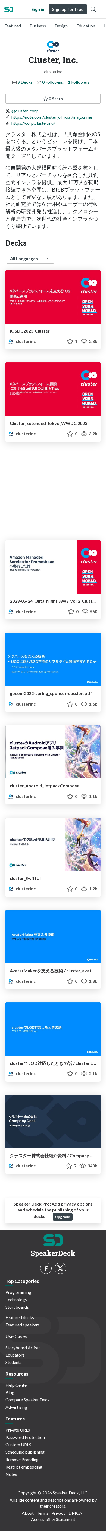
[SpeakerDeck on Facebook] (46, 1268)
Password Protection (25, 1437)
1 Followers (78, 81)
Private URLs (17, 1429)
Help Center (16, 1385)
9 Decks (25, 81)
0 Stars (55, 98)
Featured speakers (22, 1324)
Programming (18, 1292)
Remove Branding (22, 1459)
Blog (9, 1392)
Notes (11, 1474)
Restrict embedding (23, 1466)
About (28, 1513)
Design (61, 25)
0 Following (53, 81)
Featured (12, 25)
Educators (14, 1354)
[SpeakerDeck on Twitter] (60, 1268)
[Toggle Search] (93, 9)
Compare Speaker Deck (27, 1399)
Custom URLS (18, 1444)
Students (13, 1362)
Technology (16, 1299)
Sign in (38, 9)
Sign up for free (67, 9)
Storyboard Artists (22, 1347)
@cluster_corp (24, 110)
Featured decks (19, 1317)
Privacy (58, 1513)
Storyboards (17, 1307)
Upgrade (62, 1217)
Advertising (16, 1407)
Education (85, 25)
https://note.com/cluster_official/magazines (52, 117)
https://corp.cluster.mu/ (33, 123)
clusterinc (25, 341)
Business (38, 25)
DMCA (75, 1513)
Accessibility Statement (53, 1519)
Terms (42, 1513)
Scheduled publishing (25, 1451)
